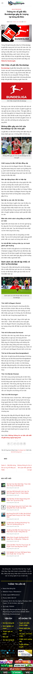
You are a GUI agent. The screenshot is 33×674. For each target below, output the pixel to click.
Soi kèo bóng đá (8, 623)
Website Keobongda (8, 61)
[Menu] (2, 3)
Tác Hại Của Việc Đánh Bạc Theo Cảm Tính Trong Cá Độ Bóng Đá (19, 484)
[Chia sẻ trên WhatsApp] (8, 443)
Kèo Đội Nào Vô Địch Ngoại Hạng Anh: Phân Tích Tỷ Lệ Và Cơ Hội (18, 499)
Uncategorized (16, 9)
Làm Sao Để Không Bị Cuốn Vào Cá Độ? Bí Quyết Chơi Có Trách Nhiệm (18, 492)
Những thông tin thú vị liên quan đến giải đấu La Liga (24, 467)
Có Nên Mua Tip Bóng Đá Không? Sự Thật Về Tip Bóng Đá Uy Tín (18, 523)
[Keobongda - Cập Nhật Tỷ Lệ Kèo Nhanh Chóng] (16, 3)
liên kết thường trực (16, 452)
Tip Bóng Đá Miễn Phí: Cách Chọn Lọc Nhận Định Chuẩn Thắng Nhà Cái (18, 530)
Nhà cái (5, 637)
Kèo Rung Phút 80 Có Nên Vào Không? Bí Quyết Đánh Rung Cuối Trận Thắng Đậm (19, 515)
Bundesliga (5, 68)
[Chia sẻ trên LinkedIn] (24, 443)
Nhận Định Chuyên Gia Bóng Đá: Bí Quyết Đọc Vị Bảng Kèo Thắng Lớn (18, 538)
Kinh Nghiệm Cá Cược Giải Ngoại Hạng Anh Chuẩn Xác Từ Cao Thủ (18, 553)
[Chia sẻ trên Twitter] (14, 443)
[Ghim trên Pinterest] (21, 443)
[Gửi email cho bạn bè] (18, 443)
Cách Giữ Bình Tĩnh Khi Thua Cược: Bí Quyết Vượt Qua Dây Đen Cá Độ (18, 545)
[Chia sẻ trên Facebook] (11, 443)
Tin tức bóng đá (8, 640)
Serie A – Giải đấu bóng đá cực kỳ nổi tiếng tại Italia (8, 467)
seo (25, 21)
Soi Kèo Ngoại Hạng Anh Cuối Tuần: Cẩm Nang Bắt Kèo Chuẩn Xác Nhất (19, 507)
